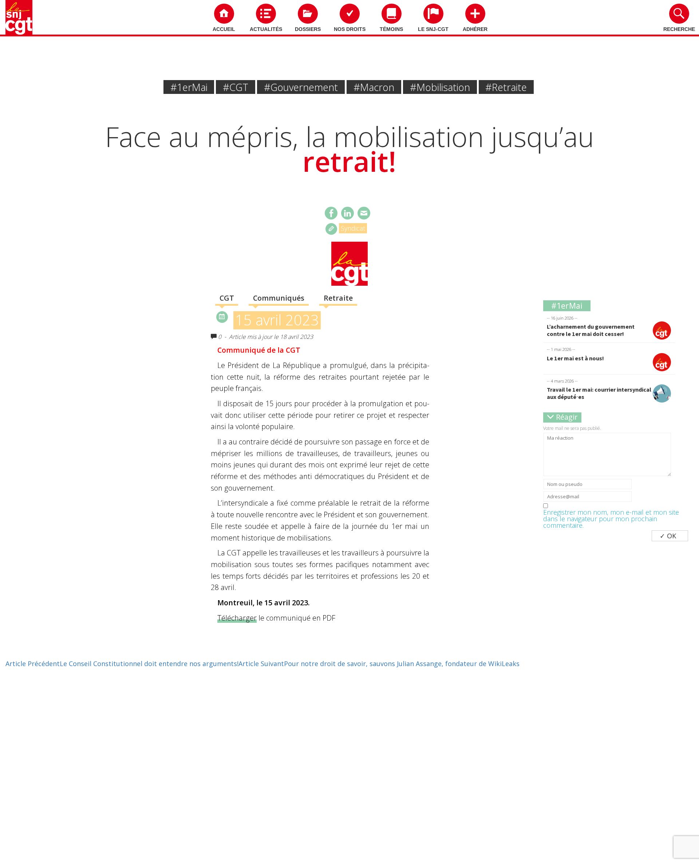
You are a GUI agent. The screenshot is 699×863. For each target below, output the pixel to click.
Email (364, 213)
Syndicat (353, 228)
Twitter (347, 213)
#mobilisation (440, 87)
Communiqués (278, 298)
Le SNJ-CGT (433, 29)
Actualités (266, 29)
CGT (227, 298)
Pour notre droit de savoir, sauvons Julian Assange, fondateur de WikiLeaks (379, 663)
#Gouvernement (301, 87)
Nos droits (350, 29)
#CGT (235, 87)
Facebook (331, 213)
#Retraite (506, 87)
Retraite (338, 298)
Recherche (679, 29)
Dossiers (308, 29)
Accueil (224, 29)
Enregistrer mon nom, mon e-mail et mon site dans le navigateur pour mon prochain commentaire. (611, 519)
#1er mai (189, 87)
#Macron (374, 87)
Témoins (391, 29)
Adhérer (475, 29)
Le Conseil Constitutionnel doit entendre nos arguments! (121, 663)
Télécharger (237, 618)
